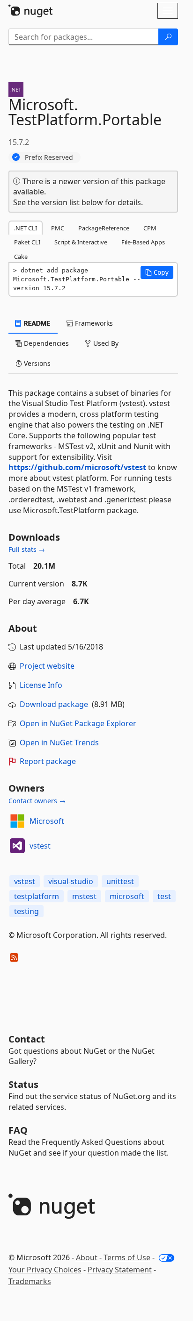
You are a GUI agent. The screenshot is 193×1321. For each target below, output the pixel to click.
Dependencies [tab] (45, 343)
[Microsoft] (17, 821)
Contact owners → (37, 800)
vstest (40, 846)
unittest (120, 881)
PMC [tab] (57, 228)
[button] (157, 272)
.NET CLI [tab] (25, 228)
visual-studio (70, 881)
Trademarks (29, 1281)
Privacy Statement (120, 1269)
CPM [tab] (149, 228)
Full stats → (26, 549)
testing (26, 911)
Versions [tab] (36, 363)
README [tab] (36, 323)
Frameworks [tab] (93, 323)
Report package (48, 761)
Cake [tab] (21, 256)
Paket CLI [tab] (27, 242)
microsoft (127, 896)
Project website (47, 666)
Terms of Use (127, 1257)
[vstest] (17, 845)
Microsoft (47, 821)
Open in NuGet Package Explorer (78, 723)
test (164, 896)
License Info (41, 685)
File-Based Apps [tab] (143, 242)
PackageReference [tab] (103, 228)
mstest (84, 896)
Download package (54, 704)
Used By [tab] (105, 343)
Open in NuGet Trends (59, 742)
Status (23, 1084)
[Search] (168, 37)
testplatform (36, 896)
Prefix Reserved (49, 157)
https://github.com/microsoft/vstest (77, 467)
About (86, 1257)
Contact (26, 1039)
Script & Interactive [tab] (80, 242)
